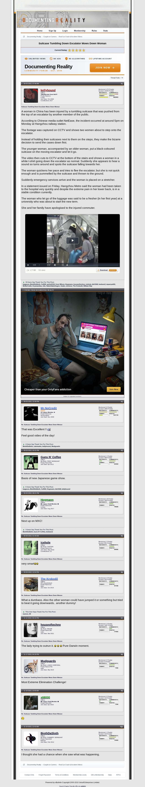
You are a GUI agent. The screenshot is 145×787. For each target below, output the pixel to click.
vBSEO (83, 786)
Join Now (102, 67)
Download (108, 270)
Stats (105, 31)
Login (65, 31)
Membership (80, 31)
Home (39, 31)
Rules (94, 31)
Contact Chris (29, 775)
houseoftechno (51, 624)
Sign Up (52, 31)
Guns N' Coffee (51, 457)
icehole (45, 542)
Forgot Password (45, 775)
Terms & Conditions (62, 775)
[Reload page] (24, 37)
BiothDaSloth (49, 733)
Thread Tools (116, 78)
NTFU (118, 775)
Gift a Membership (97, 775)
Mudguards (48, 661)
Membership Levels (80, 775)
